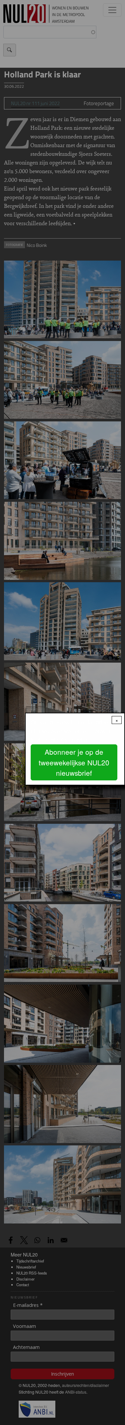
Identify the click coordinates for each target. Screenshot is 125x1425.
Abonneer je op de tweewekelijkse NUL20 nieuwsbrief (74, 762)
